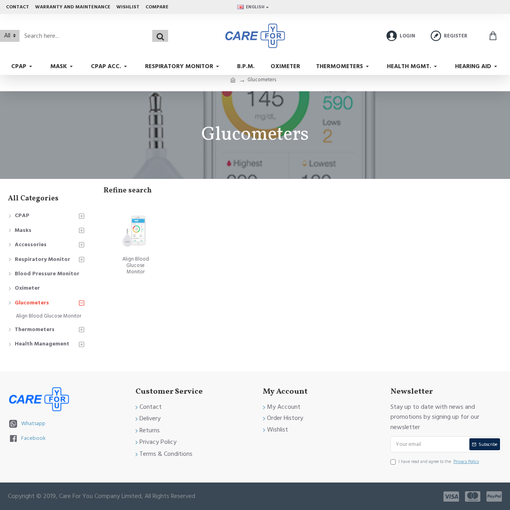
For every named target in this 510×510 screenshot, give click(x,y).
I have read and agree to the (438, 462)
